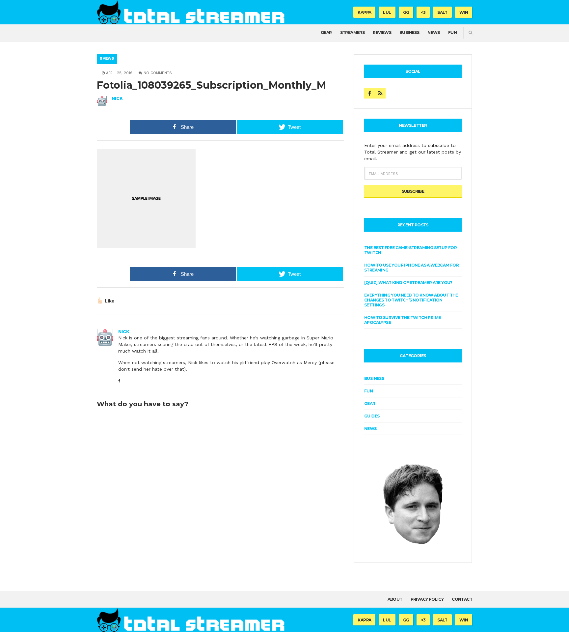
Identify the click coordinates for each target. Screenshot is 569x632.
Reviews (382, 32)
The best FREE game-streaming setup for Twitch (410, 250)
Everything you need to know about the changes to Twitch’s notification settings (411, 300)
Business (409, 32)
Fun (452, 32)
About (395, 599)
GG (406, 12)
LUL (387, 12)
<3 (423, 12)
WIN (463, 12)
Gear (326, 32)
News (433, 32)
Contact (462, 599)
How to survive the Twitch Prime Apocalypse (402, 320)
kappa (364, 12)
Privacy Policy (427, 599)
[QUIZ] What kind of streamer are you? (408, 282)
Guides (371, 416)
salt (442, 12)
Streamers (352, 32)
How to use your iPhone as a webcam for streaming (411, 268)
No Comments (157, 73)
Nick (117, 98)
